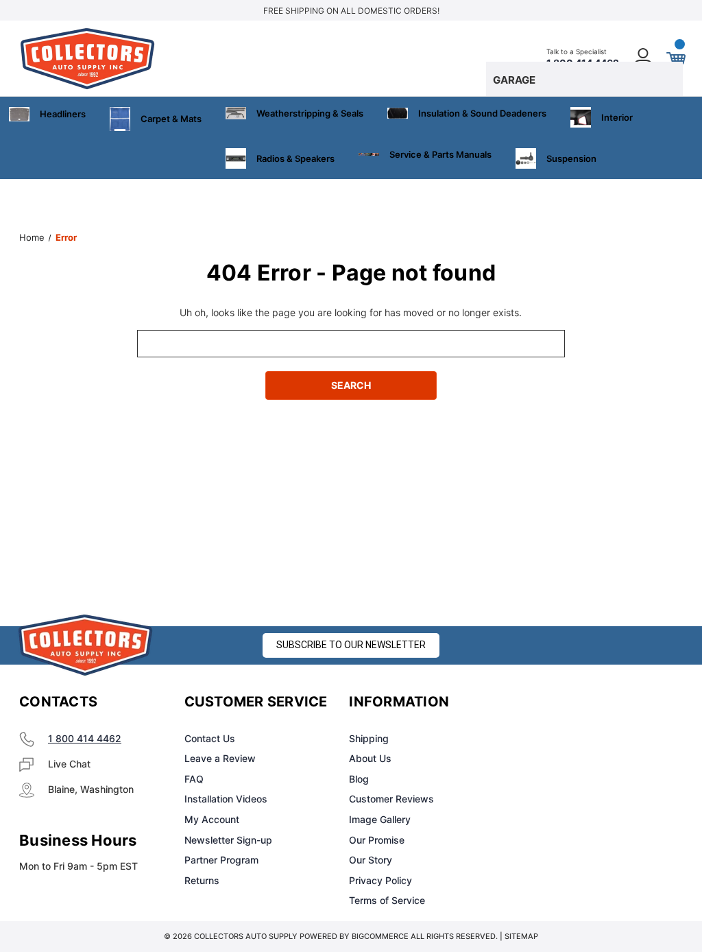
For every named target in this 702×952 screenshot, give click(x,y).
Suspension (571, 158)
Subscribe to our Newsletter (351, 644)
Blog (359, 779)
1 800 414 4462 (84, 738)
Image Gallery (380, 819)
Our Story (370, 860)
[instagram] (569, 702)
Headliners (63, 113)
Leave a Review (220, 758)
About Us (370, 758)
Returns (201, 880)
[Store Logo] (85, 645)
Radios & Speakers (295, 158)
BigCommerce (380, 936)
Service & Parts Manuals (440, 154)
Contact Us (209, 738)
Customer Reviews (391, 799)
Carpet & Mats (171, 118)
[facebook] (534, 702)
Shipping (369, 738)
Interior (617, 117)
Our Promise (376, 840)
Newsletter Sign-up (228, 840)
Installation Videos (225, 799)
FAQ (194, 779)
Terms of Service (387, 900)
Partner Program (221, 860)
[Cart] (675, 58)
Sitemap (521, 936)
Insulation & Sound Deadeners (482, 113)
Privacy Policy (380, 880)
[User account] (644, 58)
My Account (211, 819)
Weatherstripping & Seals (309, 113)
